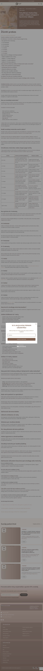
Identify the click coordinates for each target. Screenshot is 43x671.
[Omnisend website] (21, 345)
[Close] (36, 324)
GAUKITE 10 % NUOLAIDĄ (21, 339)
